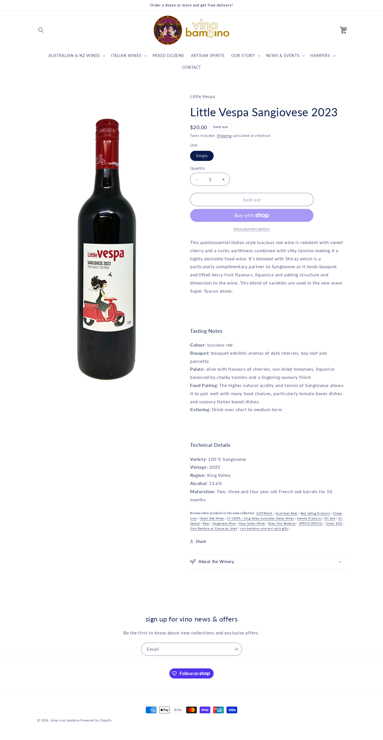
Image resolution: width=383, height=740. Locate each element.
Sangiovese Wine (224, 523)
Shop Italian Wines (252, 523)
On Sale (329, 518)
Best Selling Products (315, 513)
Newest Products (309, 518)
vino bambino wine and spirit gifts (264, 528)
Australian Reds (286, 513)
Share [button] (201, 541)
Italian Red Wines (212, 518)
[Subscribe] (235, 649)
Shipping (224, 135)
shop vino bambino (65, 720)
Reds (206, 523)
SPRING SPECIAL (311, 523)
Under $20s (334, 523)
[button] (41, 30)
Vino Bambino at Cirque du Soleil (213, 528)
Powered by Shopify (96, 720)
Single (205, 157)
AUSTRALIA (264, 513)
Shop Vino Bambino (282, 523)
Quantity (197, 168)
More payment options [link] (252, 229)
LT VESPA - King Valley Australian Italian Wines (260, 518)
